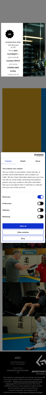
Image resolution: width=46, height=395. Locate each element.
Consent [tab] (8, 161)
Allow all (23, 226)
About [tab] (37, 161)
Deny (23, 238)
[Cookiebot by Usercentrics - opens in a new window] (34, 155)
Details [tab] (23, 161)
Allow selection (23, 232)
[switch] (40, 203)
